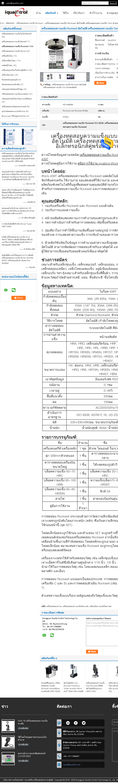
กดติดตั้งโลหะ (7, 65)
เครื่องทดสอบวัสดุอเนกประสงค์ (14, 106)
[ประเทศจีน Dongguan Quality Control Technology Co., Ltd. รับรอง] (9, 136)
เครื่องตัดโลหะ (7, 56)
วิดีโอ (66, 12)
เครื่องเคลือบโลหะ (9, 60)
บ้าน (38, 12)
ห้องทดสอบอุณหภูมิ (9, 79)
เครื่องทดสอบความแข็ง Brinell (14, 51)
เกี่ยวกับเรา (79, 12)
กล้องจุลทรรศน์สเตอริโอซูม (12, 89)
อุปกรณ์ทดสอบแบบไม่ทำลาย (13, 111)
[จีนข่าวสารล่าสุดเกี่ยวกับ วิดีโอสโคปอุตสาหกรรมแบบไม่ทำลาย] (8, 742)
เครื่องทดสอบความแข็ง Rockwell (29, 23)
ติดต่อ (101, 83)
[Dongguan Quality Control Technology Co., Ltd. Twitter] (84, 722)
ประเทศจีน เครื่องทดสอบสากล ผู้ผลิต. (39, 780)
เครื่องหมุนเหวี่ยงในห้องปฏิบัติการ (15, 70)
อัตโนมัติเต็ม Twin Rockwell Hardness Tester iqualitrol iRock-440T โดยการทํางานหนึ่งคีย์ (74, 688)
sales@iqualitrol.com (14, 3)
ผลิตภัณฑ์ (50, 12)
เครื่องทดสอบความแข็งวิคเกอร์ (14, 41)
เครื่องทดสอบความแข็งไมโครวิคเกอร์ (16, 34)
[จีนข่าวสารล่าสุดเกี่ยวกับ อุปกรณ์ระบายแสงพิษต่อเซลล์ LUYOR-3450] (8, 758)
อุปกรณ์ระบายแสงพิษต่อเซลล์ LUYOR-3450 (31, 754)
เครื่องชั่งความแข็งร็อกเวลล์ (100, 606)
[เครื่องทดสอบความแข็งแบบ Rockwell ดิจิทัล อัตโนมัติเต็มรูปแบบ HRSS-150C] (96, 671)
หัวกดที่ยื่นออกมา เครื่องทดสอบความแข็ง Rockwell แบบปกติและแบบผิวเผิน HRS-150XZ (50, 687)
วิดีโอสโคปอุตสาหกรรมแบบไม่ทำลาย (32, 738)
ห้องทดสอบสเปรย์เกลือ (11, 84)
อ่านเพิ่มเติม (23, 728)
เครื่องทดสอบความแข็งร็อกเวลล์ (75, 606)
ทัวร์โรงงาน (95, 12)
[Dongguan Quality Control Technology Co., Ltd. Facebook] (76, 722)
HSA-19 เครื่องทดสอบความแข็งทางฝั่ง (33, 722)
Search (113, 3)
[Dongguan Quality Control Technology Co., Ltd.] (17, 12)
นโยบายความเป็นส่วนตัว (13, 780)
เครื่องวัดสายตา (8, 75)
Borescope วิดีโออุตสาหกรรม (14, 116)
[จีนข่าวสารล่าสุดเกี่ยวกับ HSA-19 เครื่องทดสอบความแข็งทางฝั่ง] (8, 726)
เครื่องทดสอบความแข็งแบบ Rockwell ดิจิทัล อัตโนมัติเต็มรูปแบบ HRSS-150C (95, 687)
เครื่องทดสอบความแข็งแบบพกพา (15, 94)
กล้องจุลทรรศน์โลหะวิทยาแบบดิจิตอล (16, 99)
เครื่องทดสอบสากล (54, 606)
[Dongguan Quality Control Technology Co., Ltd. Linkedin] (68, 722)
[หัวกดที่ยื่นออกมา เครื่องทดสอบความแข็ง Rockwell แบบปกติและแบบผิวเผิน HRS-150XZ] (51, 671)
